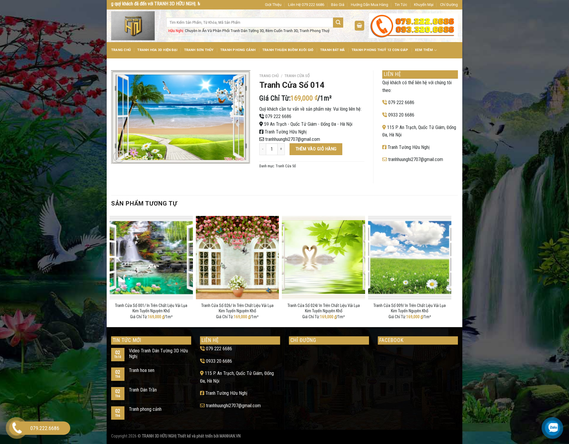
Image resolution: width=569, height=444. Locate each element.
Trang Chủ (121, 50)
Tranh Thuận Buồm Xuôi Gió (288, 50)
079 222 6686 (278, 116)
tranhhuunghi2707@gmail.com (292, 139)
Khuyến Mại (424, 4)
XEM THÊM (424, 50)
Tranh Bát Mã (332, 50)
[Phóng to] (119, 157)
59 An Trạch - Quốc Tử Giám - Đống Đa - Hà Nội (308, 124)
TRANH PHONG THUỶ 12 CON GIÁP (379, 50)
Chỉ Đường (449, 4)
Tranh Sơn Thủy (199, 50)
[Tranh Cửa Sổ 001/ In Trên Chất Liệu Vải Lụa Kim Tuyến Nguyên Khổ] (151, 257)
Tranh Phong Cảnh (238, 50)
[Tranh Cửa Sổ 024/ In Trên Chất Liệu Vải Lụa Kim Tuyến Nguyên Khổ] (323, 257)
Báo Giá (337, 4)
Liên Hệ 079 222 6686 (306, 4)
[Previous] (111, 270)
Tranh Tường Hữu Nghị (286, 132)
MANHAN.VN (230, 436)
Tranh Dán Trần (143, 390)
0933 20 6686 (401, 115)
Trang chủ (269, 75)
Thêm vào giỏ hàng (316, 149)
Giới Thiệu (273, 4)
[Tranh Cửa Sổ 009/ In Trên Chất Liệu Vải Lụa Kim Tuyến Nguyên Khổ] (409, 257)
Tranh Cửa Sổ (297, 75)
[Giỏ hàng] (359, 26)
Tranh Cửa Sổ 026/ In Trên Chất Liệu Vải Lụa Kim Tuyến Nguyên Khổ (237, 308)
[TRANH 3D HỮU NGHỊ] (134, 25)
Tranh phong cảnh (145, 409)
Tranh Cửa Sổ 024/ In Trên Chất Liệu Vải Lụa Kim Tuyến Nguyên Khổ (323, 308)
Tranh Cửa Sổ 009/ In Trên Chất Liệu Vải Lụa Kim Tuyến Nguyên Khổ (409, 308)
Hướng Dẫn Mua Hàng (369, 4)
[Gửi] (338, 22)
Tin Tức (401, 4)
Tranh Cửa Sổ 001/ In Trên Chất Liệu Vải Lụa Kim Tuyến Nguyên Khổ (151, 308)
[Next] (449, 270)
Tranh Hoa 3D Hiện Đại (157, 50)
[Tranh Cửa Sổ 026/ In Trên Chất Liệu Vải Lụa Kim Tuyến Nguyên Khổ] (237, 257)
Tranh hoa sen (141, 370)
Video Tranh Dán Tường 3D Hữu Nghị (158, 353)
